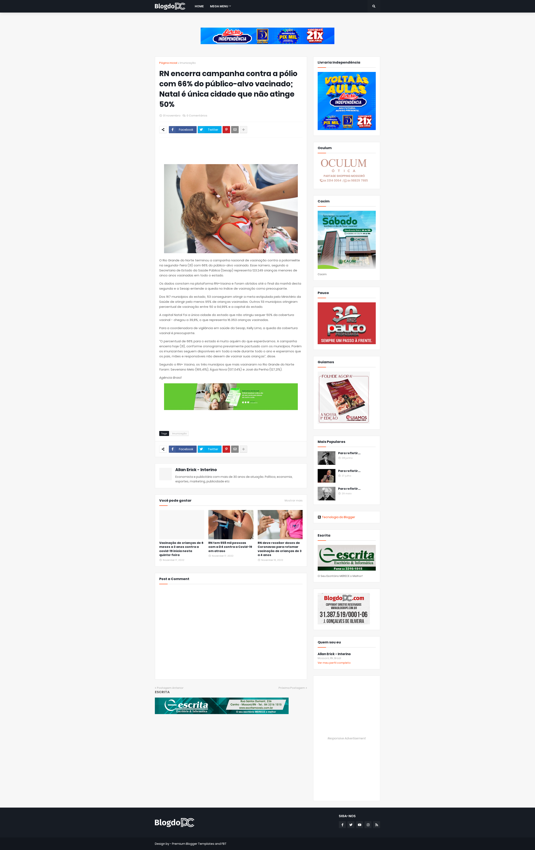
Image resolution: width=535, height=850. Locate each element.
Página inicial (168, 63)
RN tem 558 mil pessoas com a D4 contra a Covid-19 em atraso (230, 547)
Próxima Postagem (292, 688)
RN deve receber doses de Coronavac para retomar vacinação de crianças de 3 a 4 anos (280, 549)
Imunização (188, 63)
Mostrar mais (294, 500)
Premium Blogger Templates (193, 844)
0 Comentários (197, 116)
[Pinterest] (226, 129)
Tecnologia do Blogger (338, 517)
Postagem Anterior (170, 688)
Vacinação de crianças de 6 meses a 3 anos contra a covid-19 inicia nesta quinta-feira (181, 549)
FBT (224, 844)
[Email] (235, 129)
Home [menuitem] (199, 6)
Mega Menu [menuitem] (219, 6)
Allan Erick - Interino (196, 470)
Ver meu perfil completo (334, 663)
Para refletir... (349, 453)
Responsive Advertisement (347, 738)
